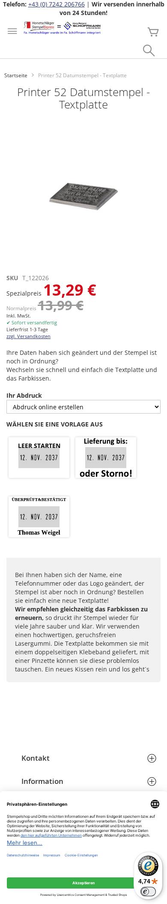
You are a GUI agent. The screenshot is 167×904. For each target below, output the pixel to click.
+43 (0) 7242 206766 (56, 4)
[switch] (148, 891)
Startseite (15, 75)
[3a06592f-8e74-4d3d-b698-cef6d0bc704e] (39, 517)
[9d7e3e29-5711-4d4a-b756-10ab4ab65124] (105, 458)
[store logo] (62, 27)
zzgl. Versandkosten (28, 336)
